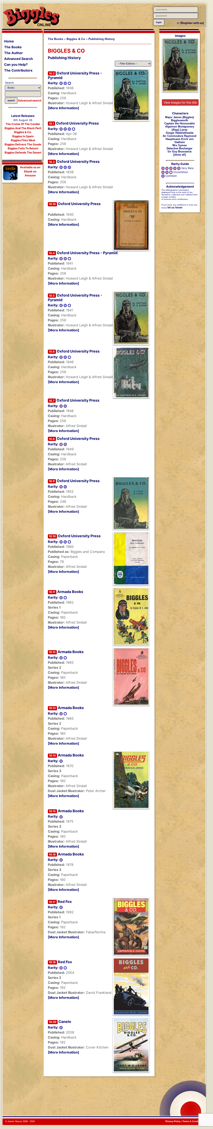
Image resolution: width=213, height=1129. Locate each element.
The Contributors (18, 70)
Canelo (64, 1021)
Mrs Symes (179, 145)
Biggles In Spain (23, 136)
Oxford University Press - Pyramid (87, 253)
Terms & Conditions (193, 1121)
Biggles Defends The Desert (23, 152)
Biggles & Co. (23, 132)
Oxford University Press (77, 123)
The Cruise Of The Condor (23, 124)
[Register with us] (192, 23)
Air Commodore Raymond (179, 135)
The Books (13, 47)
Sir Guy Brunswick (179, 151)
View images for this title (180, 102)
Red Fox (65, 901)
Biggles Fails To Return (23, 148)
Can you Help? (16, 64)
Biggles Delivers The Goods (23, 144)
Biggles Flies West (23, 140)
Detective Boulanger (179, 148)
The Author (13, 53)
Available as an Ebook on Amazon (30, 171)
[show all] (179, 154)
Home (9, 41)
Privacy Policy (173, 1121)
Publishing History (101, 39)
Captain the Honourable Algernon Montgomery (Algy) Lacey (179, 126)
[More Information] (63, 108)
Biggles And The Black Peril (23, 128)
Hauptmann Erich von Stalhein (180, 140)
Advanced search (29, 100)
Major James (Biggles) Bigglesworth (179, 119)
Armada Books (70, 591)
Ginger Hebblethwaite (179, 132)
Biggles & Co (76, 39)
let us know (174, 207)
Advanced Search (18, 59)
